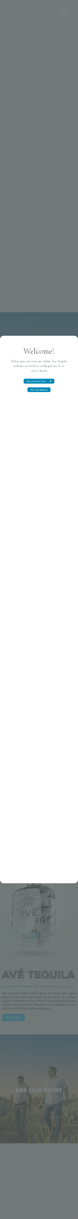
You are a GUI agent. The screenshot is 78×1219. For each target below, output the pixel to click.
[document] (39, 609)
